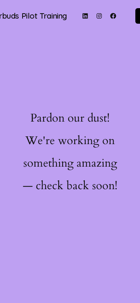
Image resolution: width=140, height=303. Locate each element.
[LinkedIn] (85, 15)
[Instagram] (99, 15)
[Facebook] (113, 15)
